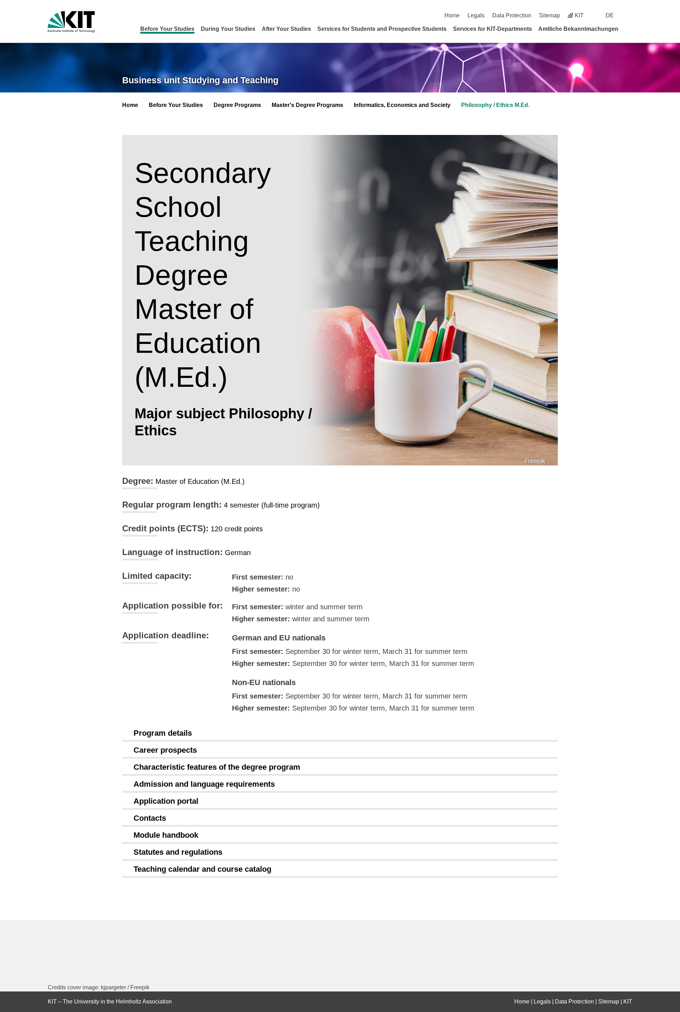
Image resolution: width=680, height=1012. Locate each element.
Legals (476, 15)
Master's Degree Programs (307, 105)
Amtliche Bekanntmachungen (578, 29)
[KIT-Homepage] (71, 22)
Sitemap (549, 15)
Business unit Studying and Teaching (200, 80)
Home (452, 15)
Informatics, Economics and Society (402, 105)
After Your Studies (286, 29)
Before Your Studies (167, 29)
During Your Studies (228, 29)
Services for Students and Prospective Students (382, 29)
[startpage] (629, 28)
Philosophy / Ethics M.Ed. (495, 105)
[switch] (629, 15)
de (610, 15)
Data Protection (511, 15)
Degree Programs (237, 105)
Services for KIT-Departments (492, 29)
